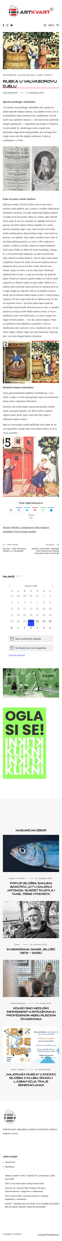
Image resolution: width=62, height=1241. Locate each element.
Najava (12, 878)
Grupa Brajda (9, 75)
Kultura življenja (26, 75)
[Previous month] (9, 586)
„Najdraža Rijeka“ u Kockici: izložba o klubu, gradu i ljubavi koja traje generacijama (31, 1079)
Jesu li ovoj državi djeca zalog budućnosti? (24, 1183)
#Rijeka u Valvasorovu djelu (25, 527)
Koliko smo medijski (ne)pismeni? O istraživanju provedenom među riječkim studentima (31, 1013)
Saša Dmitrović (10, 93)
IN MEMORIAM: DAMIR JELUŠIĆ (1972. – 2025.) (31, 950)
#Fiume (7, 527)
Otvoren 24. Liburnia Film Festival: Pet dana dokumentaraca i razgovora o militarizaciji (25, 1189)
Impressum (10, 1162)
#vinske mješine (28, 531)
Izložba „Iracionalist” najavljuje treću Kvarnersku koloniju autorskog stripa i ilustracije (45, 549)
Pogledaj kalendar (17, 655)
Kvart (40, 75)
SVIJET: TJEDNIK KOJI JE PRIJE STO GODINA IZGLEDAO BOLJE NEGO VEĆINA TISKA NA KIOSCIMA (32, 1205)
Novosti (48, 75)
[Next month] (52, 586)
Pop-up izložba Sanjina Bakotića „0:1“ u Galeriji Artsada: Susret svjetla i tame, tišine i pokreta (31, 888)
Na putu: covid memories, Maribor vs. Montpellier (14, 548)
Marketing (9, 1167)
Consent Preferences (48, 1235)
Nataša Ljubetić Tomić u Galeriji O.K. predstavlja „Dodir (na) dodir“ (30, 1177)
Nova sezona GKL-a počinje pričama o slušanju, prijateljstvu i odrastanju (27, 1197)
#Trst (16, 531)
